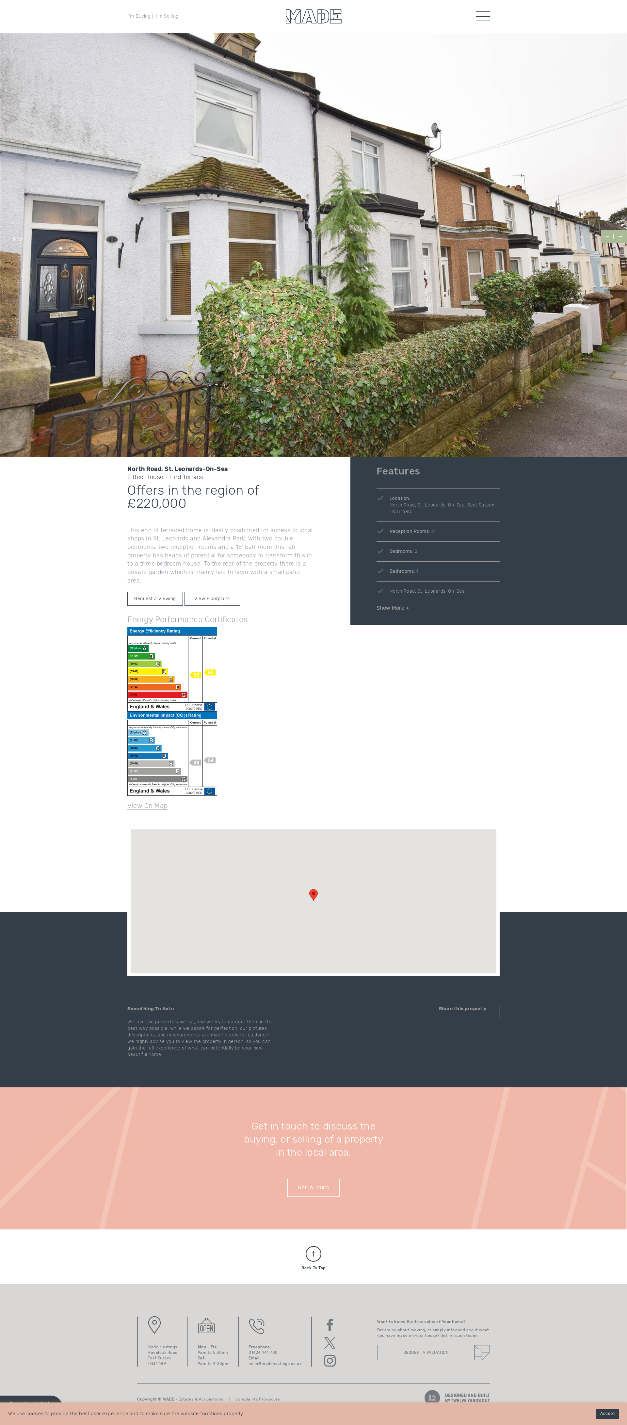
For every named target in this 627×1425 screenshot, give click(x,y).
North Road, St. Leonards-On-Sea (427, 591)
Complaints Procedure (257, 1399)
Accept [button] (607, 1414)
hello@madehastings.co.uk (275, 1364)
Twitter (330, 1343)
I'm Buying (139, 16)
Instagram (330, 1361)
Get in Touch (313, 1187)
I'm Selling (167, 16)
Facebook (330, 1325)
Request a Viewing (155, 599)
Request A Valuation (426, 1352)
